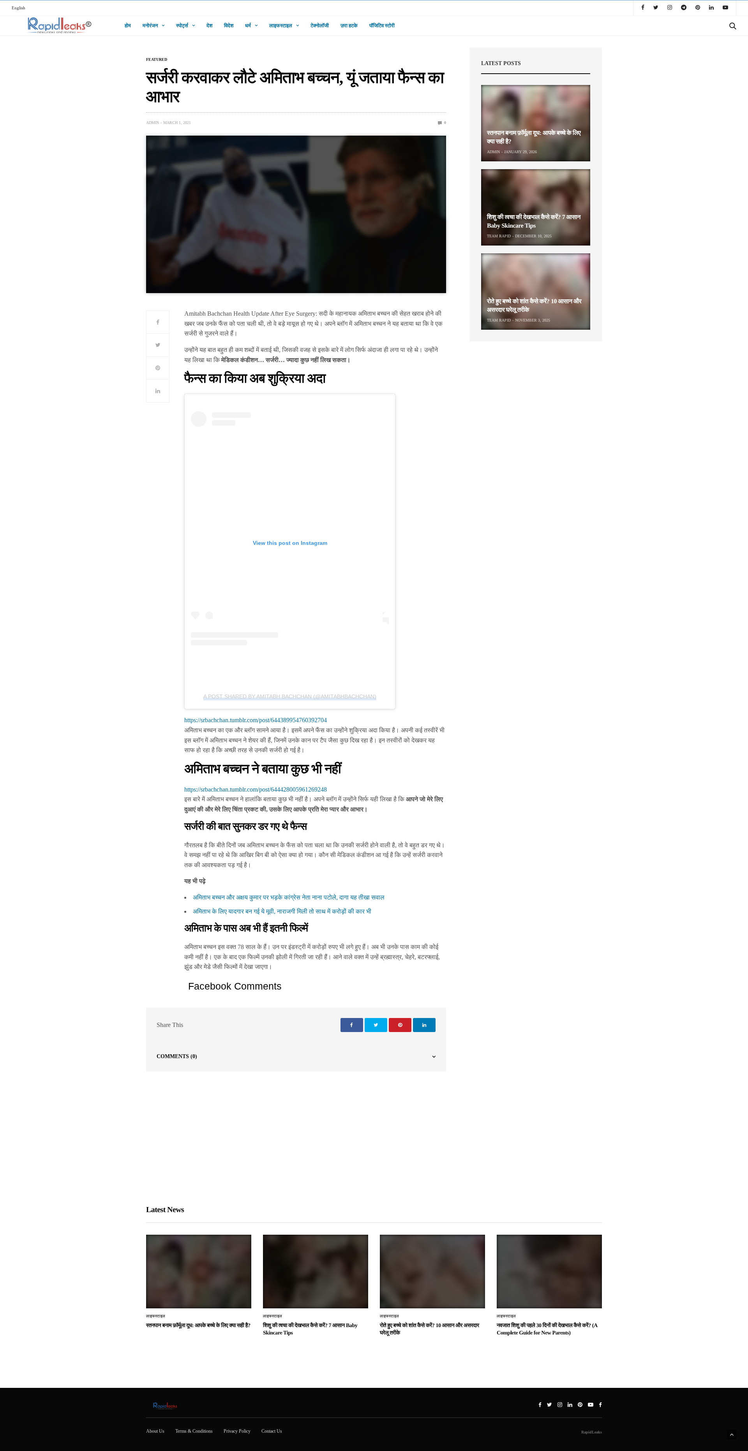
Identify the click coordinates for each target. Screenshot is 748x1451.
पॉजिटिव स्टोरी (382, 25)
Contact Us (271, 1431)
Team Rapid (499, 236)
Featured (156, 60)
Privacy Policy (237, 1431)
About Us (155, 1431)
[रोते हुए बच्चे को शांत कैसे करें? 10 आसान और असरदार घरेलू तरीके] (535, 291)
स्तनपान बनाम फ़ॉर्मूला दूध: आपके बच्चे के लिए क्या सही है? (198, 1326)
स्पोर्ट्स (182, 25)
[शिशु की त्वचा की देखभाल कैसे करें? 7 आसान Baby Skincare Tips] (535, 207)
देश (209, 25)
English (18, 7)
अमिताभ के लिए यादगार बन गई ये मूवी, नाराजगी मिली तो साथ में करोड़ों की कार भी (282, 911)
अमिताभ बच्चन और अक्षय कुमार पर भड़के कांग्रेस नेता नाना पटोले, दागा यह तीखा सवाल (289, 897)
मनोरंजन (150, 25)
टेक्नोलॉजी (319, 25)
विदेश (228, 25)
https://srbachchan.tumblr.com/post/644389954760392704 (255, 720)
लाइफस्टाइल (280, 25)
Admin (152, 122)
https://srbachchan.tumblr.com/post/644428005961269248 (255, 789)
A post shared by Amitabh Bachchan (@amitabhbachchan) (289, 696)
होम (128, 25)
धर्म (248, 25)
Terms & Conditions (194, 1431)
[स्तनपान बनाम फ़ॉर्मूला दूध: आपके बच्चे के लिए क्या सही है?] (535, 123)
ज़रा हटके (349, 25)
